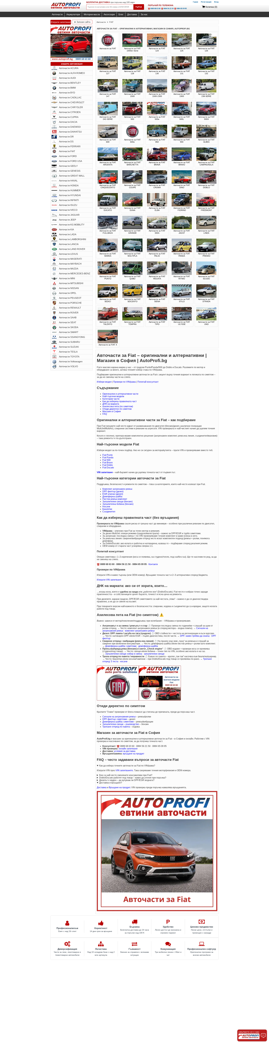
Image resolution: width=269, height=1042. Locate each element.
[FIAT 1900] (182, 92)
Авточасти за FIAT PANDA (181, 255)
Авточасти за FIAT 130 (157, 72)
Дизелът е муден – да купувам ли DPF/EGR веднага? (126, 780)
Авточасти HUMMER (70, 190)
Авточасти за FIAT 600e (132, 141)
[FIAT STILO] (182, 297)
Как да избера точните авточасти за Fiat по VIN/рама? (127, 765)
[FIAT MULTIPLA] (132, 251)
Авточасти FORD (68, 156)
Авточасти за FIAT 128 (132, 72)
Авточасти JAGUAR (69, 215)
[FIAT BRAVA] (157, 160)
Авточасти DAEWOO (70, 127)
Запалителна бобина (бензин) (117, 504)
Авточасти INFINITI (69, 200)
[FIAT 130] (157, 69)
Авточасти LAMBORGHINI (72, 239)
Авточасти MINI (67, 278)
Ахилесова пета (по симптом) (117, 406)
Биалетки (107, 509)
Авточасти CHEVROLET (71, 102)
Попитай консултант (147, 382)
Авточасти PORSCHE (70, 303)
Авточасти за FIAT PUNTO (107, 277)
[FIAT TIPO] (157, 320)
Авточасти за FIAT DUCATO (107, 209)
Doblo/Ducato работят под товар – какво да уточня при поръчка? (132, 777)
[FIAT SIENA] (157, 297)
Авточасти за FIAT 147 (107, 95)
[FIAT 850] (157, 137)
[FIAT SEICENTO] (132, 297)
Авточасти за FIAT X (108, 345)
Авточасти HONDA (69, 185)
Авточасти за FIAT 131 (181, 72)
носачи (123, 661)
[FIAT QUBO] (132, 274)
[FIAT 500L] (182, 115)
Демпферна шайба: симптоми (120, 646)
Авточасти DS (66, 141)
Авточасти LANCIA (69, 244)
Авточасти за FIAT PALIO (157, 255)
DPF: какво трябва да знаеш (195, 636)
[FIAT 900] (182, 137)
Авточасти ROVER (68, 312)
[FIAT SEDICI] (108, 297)
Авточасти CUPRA (68, 117)
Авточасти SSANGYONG (72, 337)
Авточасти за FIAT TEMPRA (132, 323)
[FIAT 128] (132, 69)
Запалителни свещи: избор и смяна (123, 654)
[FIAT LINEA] (206, 228)
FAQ (104, 414)
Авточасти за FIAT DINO (181, 186)
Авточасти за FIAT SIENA (157, 300)
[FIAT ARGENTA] (108, 160)
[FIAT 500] (132, 115)
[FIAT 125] (182, 46)
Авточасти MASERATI (70, 259)
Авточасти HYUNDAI (70, 195)
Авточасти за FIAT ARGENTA (107, 163)
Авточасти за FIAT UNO (206, 323)
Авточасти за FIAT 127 (107, 72)
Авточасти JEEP (67, 220)
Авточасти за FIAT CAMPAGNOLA (206, 163)
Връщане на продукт (119, 787)
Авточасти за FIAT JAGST (181, 232)
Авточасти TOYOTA (69, 356)
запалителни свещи (154, 654)
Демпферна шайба (112, 496)
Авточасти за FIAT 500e (157, 118)
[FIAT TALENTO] (108, 320)
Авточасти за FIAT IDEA (157, 232)
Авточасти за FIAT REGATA (157, 277)
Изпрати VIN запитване (109, 580)
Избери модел (104, 382)
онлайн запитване (128, 748)
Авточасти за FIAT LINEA (206, 232)
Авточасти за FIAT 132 (206, 72)
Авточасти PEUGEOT (70, 298)
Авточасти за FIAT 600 (107, 141)
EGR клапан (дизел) (112, 494)
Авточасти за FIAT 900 (181, 141)
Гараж (195, 2)
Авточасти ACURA (68, 68)
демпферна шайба (148, 646)
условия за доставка (124, 751)
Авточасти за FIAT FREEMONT (206, 209)
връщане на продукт (133, 753)
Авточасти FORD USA (70, 161)
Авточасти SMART (68, 332)
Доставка (132, 14)
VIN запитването (124, 770)
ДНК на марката (110, 404)
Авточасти (57, 14)
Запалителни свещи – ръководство (120, 724)
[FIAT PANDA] (182, 251)
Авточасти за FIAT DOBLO (206, 186)
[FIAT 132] (206, 69)
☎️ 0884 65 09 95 (180, 8)
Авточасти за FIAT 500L (181, 118)
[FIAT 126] (206, 46)
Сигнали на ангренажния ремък (119, 716)
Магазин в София (111, 411)
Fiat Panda (107, 457)
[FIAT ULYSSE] (182, 320)
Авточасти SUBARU (69, 342)
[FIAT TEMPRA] (132, 320)
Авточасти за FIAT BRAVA (157, 163)
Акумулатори (73, 14)
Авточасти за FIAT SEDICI (107, 300)
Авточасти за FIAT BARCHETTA (132, 163)
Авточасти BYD (67, 92)
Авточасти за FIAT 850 (157, 141)
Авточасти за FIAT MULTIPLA (132, 255)
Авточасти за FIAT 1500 (132, 95)
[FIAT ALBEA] (206, 137)
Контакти (153, 564)
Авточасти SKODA (68, 327)
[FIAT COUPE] (132, 183)
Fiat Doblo (107, 465)
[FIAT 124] (157, 46)
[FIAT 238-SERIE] (206, 92)
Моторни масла (92, 14)
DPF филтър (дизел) (112, 491)
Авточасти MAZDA (68, 268)
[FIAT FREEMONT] (206, 206)
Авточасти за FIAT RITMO (181, 277)
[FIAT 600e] (132, 137)
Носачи (106, 506)
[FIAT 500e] (157, 115)
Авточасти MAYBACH (70, 264)
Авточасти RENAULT (70, 308)
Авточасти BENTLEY (70, 83)
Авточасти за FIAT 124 (157, 49)
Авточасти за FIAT (107, 48)
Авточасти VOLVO (68, 366)
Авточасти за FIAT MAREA (107, 255)
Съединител (108, 511)
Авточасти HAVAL (68, 180)
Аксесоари (109, 14)
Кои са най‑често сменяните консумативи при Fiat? (125, 775)
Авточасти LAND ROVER (72, 249)
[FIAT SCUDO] (206, 274)
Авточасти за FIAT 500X (206, 118)
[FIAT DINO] (182, 183)
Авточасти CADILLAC (70, 97)
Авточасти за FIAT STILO (181, 300)
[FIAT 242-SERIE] (108, 115)
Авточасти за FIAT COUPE (132, 186)
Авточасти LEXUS (68, 254)
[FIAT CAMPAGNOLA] (206, 160)
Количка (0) (211, 7)
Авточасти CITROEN (70, 112)
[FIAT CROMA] (157, 183)
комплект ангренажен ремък (140, 631)
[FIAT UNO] (206, 320)
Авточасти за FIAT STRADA (206, 300)
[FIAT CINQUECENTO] (108, 183)
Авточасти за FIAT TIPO (157, 323)
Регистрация (206, 2)
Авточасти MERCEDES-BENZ (74, 273)
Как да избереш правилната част (119, 401)
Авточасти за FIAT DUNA (132, 209)
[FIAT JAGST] (182, 228)
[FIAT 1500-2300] (157, 92)
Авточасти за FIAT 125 (181, 49)
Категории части (110, 399)
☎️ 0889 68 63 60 (154, 8)
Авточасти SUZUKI (69, 347)
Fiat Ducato (108, 467)
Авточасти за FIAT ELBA (157, 209)
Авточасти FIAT (67, 151)
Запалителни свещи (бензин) (117, 501)
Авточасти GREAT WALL (72, 176)
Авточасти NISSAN (69, 288)
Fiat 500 (106, 460)
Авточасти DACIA (68, 122)
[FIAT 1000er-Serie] (132, 46)
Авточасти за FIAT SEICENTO (132, 300)
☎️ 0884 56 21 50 (167, 8)
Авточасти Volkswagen (71, 361)
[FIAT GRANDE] (132, 228)
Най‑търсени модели (113, 396)
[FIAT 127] (108, 69)
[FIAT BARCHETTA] (132, 160)
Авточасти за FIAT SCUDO (206, 277)
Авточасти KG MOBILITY (71, 224)
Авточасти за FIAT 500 (132, 118)
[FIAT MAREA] (108, 251)
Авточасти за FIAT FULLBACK (107, 232)
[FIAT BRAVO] (182, 160)
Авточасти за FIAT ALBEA (206, 141)
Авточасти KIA (66, 229)
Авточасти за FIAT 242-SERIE (107, 118)
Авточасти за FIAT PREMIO (206, 255)
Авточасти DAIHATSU (70, 132)
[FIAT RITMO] (182, 274)
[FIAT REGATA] (157, 274)
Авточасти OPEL (67, 293)
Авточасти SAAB (67, 317)
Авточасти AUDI (67, 78)
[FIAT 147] (108, 92)
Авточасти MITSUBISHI (71, 283)
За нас (144, 14)
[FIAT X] (108, 342)
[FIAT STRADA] (206, 297)
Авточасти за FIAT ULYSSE (181, 323)
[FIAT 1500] (132, 92)
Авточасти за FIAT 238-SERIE (206, 95)
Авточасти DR (66, 136)
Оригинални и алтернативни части (120, 394)
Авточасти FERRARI (69, 146)
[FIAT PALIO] (157, 251)
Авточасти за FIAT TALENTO (107, 323)
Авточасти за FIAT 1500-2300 (157, 95)
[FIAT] (108, 46)
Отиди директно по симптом (117, 409)
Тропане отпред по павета (116, 726)
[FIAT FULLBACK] (108, 228)
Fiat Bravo (107, 462)
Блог (121, 14)
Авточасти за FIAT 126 (206, 49)
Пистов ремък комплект (114, 499)
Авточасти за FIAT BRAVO (181, 163)
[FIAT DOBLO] (206, 183)
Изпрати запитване (61, 22)
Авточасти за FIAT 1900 (181, 95)
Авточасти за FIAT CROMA (157, 186)
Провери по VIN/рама (124, 382)
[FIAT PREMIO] (206, 251)
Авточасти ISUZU (68, 205)
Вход (216, 2)
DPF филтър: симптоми (114, 719)
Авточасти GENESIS (69, 171)
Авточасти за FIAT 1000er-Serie (132, 49)
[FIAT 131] (182, 69)
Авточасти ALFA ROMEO (72, 73)
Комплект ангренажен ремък (117, 489)
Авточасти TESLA (68, 352)
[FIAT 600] (108, 137)
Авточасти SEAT (67, 322)
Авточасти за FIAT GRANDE (132, 232)
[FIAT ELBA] (157, 206)
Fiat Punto (107, 455)
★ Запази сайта (82, 22)
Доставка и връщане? (110, 783)
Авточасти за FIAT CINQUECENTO (107, 186)
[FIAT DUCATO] (108, 206)
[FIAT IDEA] (157, 228)
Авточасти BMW (67, 88)
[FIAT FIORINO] (182, 206)
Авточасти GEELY (68, 166)
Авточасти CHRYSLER (71, 107)
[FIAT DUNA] (132, 206)
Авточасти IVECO (68, 210)
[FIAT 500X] (206, 115)
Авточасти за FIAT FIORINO (181, 209)
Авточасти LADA (67, 234)
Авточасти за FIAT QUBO (132, 277)
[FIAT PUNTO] (108, 274)
